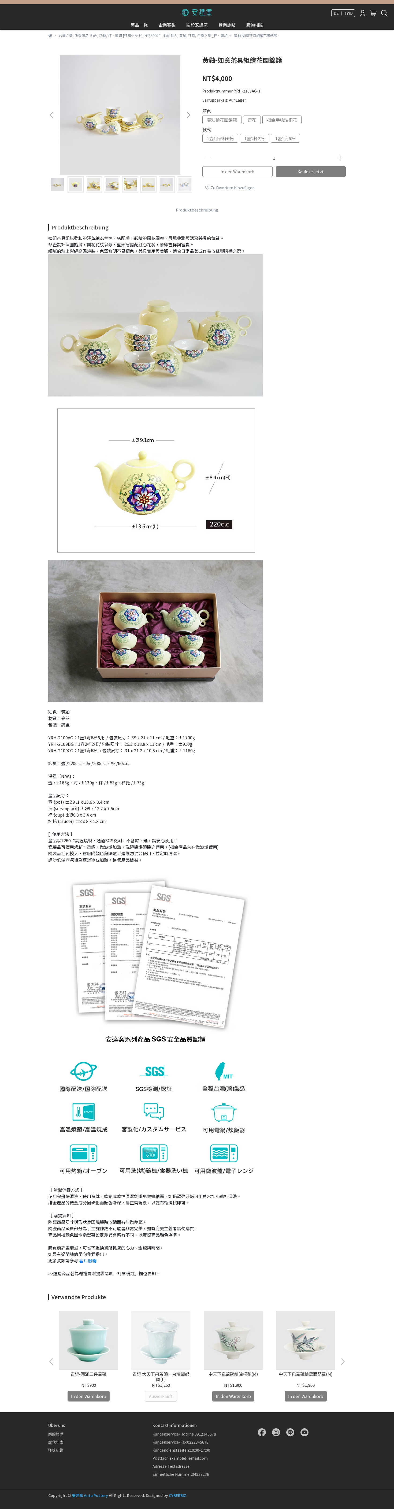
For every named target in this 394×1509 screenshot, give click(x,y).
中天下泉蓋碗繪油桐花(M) (233, 1374)
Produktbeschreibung (197, 210)
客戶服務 (87, 1260)
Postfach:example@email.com (180, 1458)
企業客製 (167, 25)
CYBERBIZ (177, 1495)
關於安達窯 (197, 25)
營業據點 (227, 25)
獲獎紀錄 (55, 1450)
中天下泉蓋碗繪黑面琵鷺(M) (306, 1374)
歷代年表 (55, 1442)
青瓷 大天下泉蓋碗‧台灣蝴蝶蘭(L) (160, 1376)
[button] (188, 115)
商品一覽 (139, 25)
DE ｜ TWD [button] (343, 13)
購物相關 (254, 25)
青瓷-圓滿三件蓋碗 (88, 1374)
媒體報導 (55, 1434)
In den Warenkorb (237, 171)
